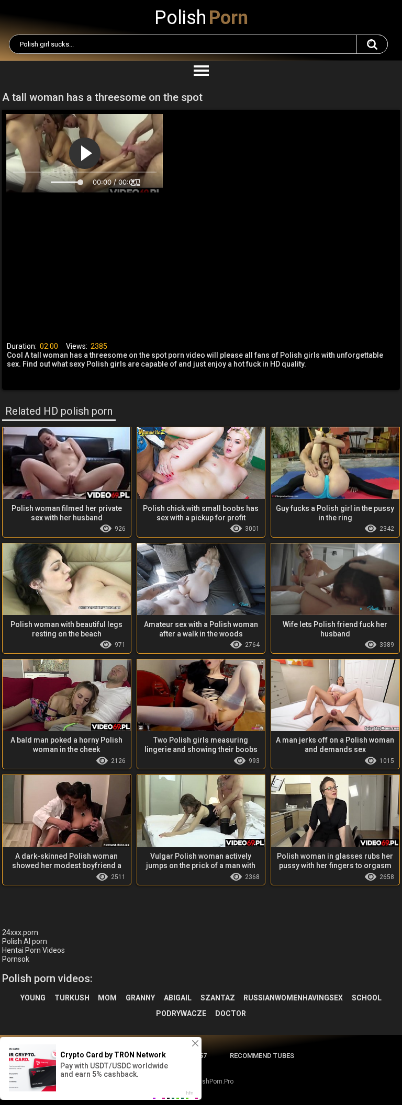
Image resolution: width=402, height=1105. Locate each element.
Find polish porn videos (372, 44)
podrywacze (181, 1013)
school (367, 998)
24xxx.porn (20, 932)
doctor (230, 1013)
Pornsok (15, 959)
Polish (201, 18)
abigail (178, 998)
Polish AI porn (24, 941)
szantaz (217, 998)
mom (107, 998)
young (33, 998)
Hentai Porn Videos (33, 950)
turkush (72, 998)
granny (140, 998)
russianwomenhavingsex (293, 998)
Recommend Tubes (262, 1056)
